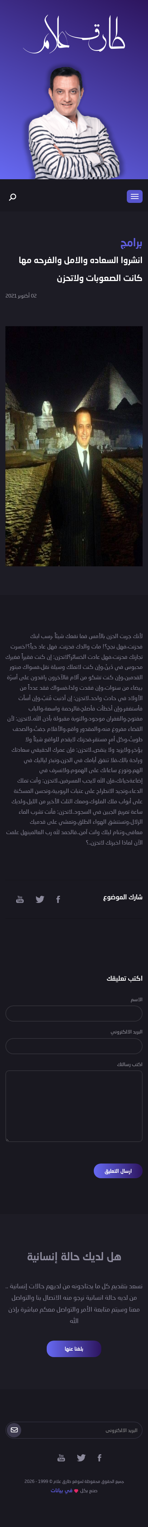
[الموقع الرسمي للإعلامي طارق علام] (74, 33)
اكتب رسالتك (130, 1064)
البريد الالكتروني (127, 1031)
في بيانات (62, 1490)
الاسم (137, 999)
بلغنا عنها (74, 1349)
